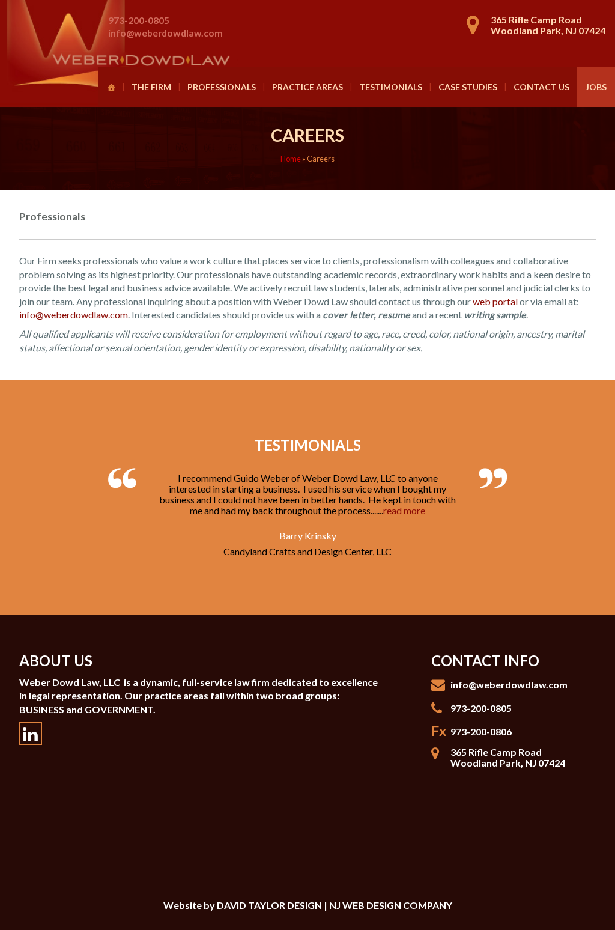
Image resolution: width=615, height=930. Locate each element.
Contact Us (541, 87)
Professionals (221, 87)
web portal (495, 301)
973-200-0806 (481, 731)
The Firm (151, 87)
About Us (55, 660)
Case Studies (467, 87)
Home (290, 158)
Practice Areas (307, 87)
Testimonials (390, 87)
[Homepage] (111, 87)
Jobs (596, 87)
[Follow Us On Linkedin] (30, 733)
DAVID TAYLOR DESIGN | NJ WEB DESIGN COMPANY (334, 905)
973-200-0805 (138, 20)
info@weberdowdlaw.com (165, 32)
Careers (307, 135)
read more (404, 510)
